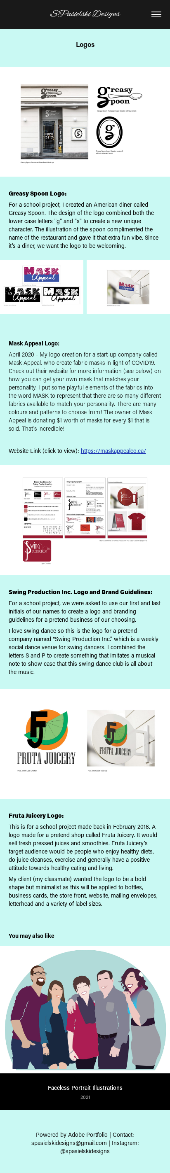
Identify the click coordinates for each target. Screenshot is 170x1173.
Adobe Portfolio (88, 1134)
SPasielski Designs (85, 14)
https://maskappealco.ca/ (113, 451)
